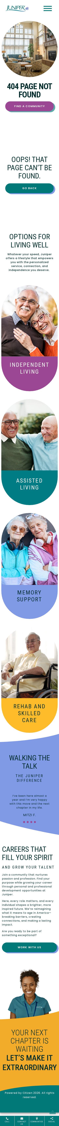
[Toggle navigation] (48, 8)
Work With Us (29, 947)
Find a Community (29, 106)
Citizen (27, 1093)
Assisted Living (29, 484)
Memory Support (29, 596)
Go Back (29, 188)
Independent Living (29, 368)
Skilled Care (29, 713)
